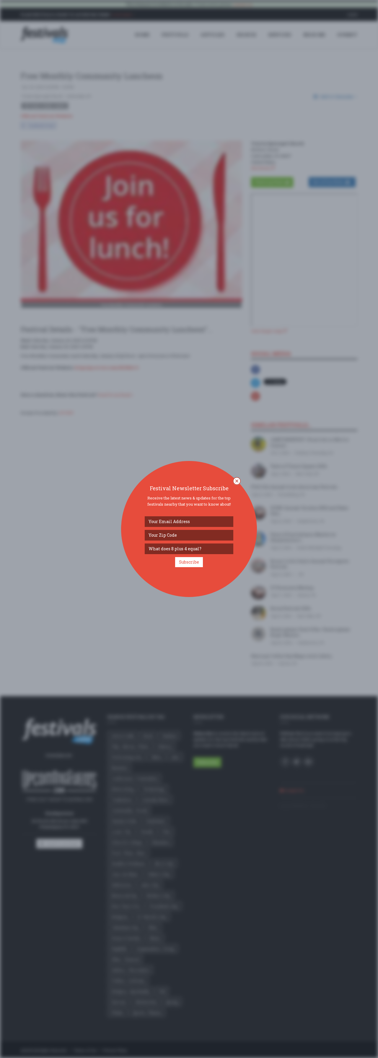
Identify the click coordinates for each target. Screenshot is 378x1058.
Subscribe (189, 562)
